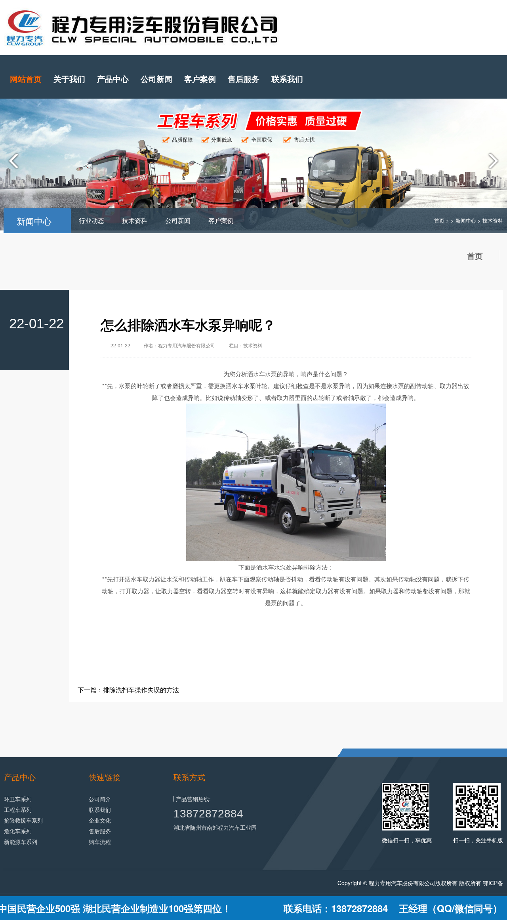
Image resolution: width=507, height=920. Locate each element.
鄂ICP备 (493, 883)
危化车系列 (18, 831)
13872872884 (208, 814)
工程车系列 (18, 809)
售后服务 (243, 78)
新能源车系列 (20, 842)
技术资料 (134, 220)
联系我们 (287, 78)
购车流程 (100, 842)
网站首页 (26, 78)
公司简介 (100, 799)
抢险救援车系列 (23, 820)
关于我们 (69, 78)
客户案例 (200, 78)
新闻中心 (466, 220)
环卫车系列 (18, 799)
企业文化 (100, 820)
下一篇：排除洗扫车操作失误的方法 (128, 689)
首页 (439, 220)
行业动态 (91, 220)
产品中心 (113, 78)
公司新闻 (156, 78)
